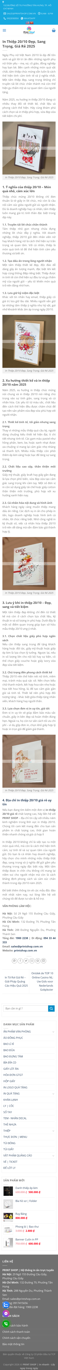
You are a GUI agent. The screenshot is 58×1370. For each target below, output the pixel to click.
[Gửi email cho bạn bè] (32, 960)
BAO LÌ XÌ (8, 1044)
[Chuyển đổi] (53, 1032)
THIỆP (6, 1131)
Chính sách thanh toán (16, 1332)
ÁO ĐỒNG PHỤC (13, 1038)
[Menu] (4, 30)
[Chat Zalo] (6, 1304)
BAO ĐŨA (9, 1050)
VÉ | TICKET (10, 1162)
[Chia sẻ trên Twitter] (26, 960)
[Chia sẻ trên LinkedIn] (43, 960)
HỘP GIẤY (9, 1081)
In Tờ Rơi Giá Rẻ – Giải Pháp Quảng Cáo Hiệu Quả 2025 (16, 981)
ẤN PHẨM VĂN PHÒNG (17, 1031)
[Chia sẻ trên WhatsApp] (14, 960)
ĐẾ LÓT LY (9, 1168)
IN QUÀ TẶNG (11, 1093)
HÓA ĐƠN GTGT (13, 1075)
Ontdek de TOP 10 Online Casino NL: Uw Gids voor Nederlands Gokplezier (42, 981)
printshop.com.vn (25, 950)
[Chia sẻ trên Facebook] (20, 960)
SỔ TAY (7, 1112)
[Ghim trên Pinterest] (37, 960)
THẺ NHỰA (9, 1124)
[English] (27, 22)
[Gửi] (51, 1008)
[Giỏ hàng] (54, 30)
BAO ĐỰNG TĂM (13, 1056)
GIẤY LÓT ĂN (11, 1069)
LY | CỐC (8, 1106)
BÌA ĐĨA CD (9, 1062)
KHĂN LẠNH (10, 1100)
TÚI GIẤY (8, 1149)
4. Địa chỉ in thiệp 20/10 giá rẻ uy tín (27, 802)
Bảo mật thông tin (13, 1344)
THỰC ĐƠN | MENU (15, 1137)
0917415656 (20, 1303)
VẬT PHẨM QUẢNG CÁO (17, 1155)
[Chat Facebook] (6, 1313)
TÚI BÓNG (9, 1143)
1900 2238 (21, 938)
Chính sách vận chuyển (16, 1338)
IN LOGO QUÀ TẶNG (15, 1087)
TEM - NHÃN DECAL (15, 1118)
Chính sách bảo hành (15, 1325)
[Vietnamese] (32, 22)
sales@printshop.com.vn (27, 946)
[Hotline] (6, 1323)
